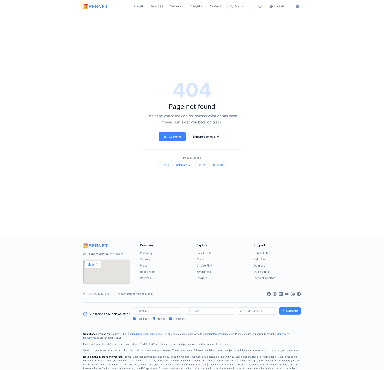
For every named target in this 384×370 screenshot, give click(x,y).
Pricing (165, 164)
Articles (161, 318)
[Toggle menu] (297, 6)
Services (156, 6)
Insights (196, 6)
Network (176, 6)
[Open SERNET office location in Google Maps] (106, 272)
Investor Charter (264, 278)
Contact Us (261, 253)
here (226, 344)
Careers (145, 259)
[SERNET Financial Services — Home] (95, 6)
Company (146, 253)
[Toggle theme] (260, 6)
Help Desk (260, 259)
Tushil (200, 259)
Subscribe (292, 310)
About (138, 6)
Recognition (147, 271)
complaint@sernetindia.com (218, 333)
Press (143, 265)
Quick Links (261, 271)
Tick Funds (204, 253)
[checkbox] (134, 318)
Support (218, 164)
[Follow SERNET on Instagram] (275, 294)
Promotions (179, 318)
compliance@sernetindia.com (145, 333)
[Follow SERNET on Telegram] (299, 294)
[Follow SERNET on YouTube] (287, 294)
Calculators (183, 164)
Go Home (175, 136)
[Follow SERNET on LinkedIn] (281, 294)
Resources (143, 318)
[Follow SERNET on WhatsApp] (293, 294)
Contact (214, 6)
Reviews (145, 278)
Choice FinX (204, 265)
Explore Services (204, 136)
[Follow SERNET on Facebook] (269, 294)
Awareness (204, 271)
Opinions (259, 265)
